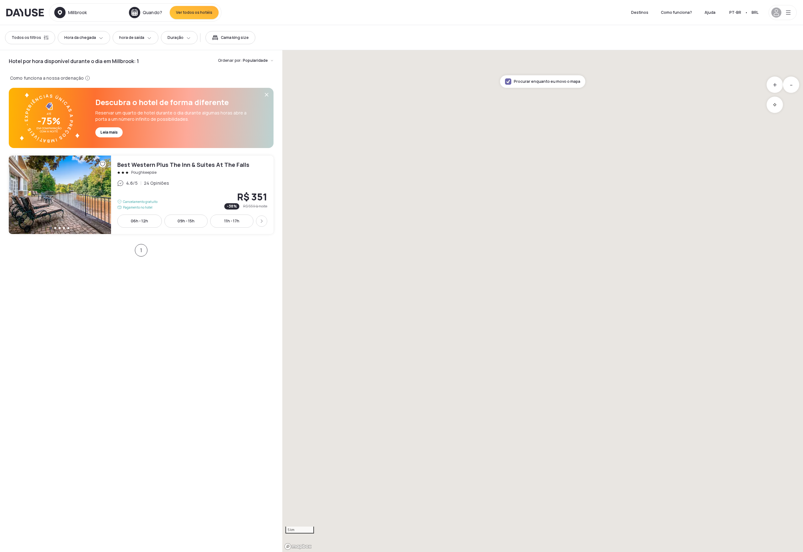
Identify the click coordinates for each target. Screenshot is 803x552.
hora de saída (131, 37)
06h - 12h (139, 221)
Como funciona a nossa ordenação (47, 78)
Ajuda (710, 12)
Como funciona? (676, 12)
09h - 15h (186, 221)
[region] (542, 301)
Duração (175, 37)
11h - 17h (231, 221)
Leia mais (109, 132)
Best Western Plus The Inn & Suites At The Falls (141, 195)
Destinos (639, 12)
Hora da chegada (80, 37)
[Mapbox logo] (298, 546)
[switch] (230, 37)
